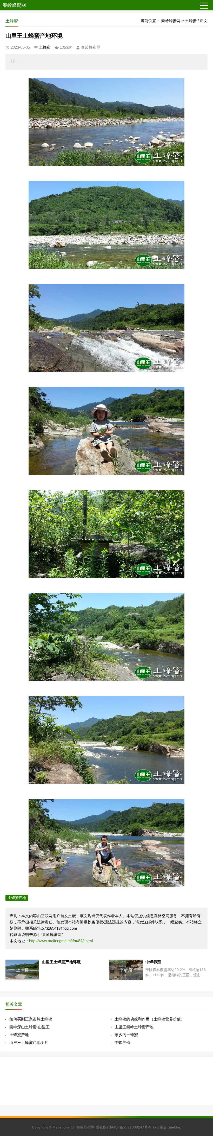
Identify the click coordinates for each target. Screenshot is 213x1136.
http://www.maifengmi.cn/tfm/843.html (61, 941)
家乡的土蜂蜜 (126, 1034)
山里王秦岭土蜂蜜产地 (134, 1027)
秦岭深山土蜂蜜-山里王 (29, 1027)
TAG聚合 (159, 1127)
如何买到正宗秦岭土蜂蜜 (30, 1019)
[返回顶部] (202, 1016)
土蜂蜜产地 (17, 898)
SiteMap (174, 1127)
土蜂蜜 (191, 20)
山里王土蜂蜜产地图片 (28, 1042)
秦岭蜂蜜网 (14, 5)
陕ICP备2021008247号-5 (130, 1127)
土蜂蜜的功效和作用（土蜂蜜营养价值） (150, 1019)
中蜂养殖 (122, 1042)
